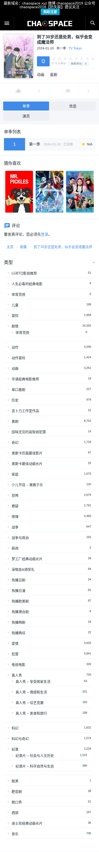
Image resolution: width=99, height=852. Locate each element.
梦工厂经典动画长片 (27, 559)
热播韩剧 (18, 622)
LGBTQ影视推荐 (24, 273)
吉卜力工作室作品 (25, 411)
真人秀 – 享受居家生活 (33, 682)
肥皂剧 (17, 792)
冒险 (15, 316)
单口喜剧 (18, 390)
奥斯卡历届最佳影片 (27, 453)
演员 (26, 116)
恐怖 (15, 495)
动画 (40, 74)
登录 (44, 234)
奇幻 (15, 443)
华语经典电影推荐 (25, 379)
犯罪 (15, 654)
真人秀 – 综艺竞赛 (30, 703)
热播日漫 (18, 591)
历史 (15, 400)
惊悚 (15, 517)
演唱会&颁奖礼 (23, 569)
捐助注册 (50, 12)
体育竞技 (18, 294)
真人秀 (17, 675)
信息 (73, 106)
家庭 (15, 474)
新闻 (15, 548)
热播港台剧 (20, 612)
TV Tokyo (75, 48)
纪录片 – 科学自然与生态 (35, 766)
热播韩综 (18, 633)
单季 (26, 106)
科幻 (15, 728)
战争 (15, 527)
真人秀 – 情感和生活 (31, 692)
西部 (15, 813)
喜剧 (53, 74)
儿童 (15, 305)
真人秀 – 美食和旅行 (31, 713)
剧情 (15, 326)
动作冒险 (18, 358)
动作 (15, 347)
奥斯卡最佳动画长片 (27, 464)
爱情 (15, 643)
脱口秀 (17, 802)
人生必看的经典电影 (27, 284)
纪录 (15, 749)
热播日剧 (18, 580)
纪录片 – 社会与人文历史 (35, 756)
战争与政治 (20, 538)
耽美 (15, 781)
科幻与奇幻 (20, 739)
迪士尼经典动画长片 (27, 823)
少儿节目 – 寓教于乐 (27, 485)
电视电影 (18, 665)
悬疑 (15, 506)
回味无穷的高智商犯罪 (29, 432)
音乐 (15, 834)
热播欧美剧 (20, 601)
